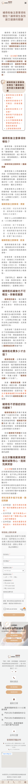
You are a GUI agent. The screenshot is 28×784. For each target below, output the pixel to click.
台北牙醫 (8, 469)
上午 (6, 577)
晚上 (15, 577)
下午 (10, 577)
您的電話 (6, 561)
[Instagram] (12, 671)
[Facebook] (15, 671)
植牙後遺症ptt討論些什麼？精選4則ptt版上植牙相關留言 (14, 516)
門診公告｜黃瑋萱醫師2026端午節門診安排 (12, 724)
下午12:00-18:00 (10, 586)
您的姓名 (6, 554)
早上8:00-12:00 (9, 583)
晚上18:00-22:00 (10, 588)
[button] (25, 3)
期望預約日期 (7, 568)
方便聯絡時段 (7, 580)
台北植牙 (14, 56)
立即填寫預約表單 (13, 129)
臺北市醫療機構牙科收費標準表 (14, 393)
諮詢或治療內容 (8, 592)
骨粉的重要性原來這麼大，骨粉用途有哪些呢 (14, 524)
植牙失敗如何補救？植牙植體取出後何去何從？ (14, 507)
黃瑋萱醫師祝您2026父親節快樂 (14, 709)
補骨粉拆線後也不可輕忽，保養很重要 (14, 103)
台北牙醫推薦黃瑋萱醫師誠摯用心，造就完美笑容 (14, 123)
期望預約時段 (7, 574)
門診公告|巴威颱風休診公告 (14, 714)
